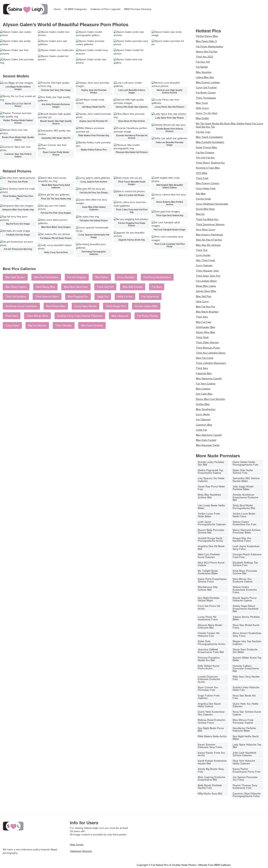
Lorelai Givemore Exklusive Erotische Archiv (209, 679)
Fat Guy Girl (203, 61)
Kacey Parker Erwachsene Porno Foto (247, 770)
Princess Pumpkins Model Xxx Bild (209, 659)
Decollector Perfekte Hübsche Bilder (244, 729)
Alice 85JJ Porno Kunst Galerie (211, 564)
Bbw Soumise (203, 72)
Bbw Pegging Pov (78, 296)
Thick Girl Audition (15, 296)
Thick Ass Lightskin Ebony (211, 352)
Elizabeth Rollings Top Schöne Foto (245, 564)
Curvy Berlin (203, 414)
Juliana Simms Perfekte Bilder (246, 618)
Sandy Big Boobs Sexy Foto (211, 770)
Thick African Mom (37, 315)
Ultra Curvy (202, 301)
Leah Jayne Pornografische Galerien (212, 523)
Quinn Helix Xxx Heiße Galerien (246, 705)
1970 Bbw (201, 173)
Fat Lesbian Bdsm (206, 280)
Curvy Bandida (125, 277)
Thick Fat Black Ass (207, 219)
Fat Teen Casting (205, 383)
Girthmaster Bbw (205, 327)
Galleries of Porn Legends (105, 9)
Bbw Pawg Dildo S (206, 41)
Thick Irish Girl (105, 286)
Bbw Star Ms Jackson (208, 244)
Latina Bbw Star (205, 77)
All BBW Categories (75, 9)
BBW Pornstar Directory (138, 9)
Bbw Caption (203, 388)
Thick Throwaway (206, 97)
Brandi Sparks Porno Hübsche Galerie (245, 599)
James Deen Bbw (206, 291)
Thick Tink (201, 250)
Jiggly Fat (102, 296)
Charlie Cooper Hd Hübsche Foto (208, 634)
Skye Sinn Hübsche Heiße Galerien (244, 762)
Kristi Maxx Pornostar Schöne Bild (245, 572)
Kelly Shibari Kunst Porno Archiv (208, 667)
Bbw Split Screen (15, 277)
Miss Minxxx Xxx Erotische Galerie (243, 580)
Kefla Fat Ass (125, 296)
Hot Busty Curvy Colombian (21, 306)
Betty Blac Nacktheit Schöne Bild (209, 496)
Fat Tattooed (203, 419)
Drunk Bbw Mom (205, 208)
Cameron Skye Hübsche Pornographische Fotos (247, 795)
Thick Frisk (202, 178)
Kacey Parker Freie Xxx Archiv (211, 754)
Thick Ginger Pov (116, 306)
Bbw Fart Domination (46, 277)
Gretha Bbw (202, 404)
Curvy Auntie (203, 255)
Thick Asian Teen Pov (208, 275)
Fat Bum (157, 286)
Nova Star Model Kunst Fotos (246, 626)
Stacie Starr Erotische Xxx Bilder (245, 650)
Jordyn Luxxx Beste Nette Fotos (244, 515)
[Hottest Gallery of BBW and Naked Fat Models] (25, 9)
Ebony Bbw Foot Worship (210, 399)
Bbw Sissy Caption (16, 286)
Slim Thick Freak (205, 260)
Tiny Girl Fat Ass (205, 157)
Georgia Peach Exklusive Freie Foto (247, 555)
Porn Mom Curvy (205, 229)
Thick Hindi (202, 337)
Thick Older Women (207, 342)
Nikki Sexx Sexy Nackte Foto (246, 678)
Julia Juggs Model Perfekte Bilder (243, 487)
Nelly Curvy (202, 108)
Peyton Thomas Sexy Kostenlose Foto (245, 786)
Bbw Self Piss (203, 296)
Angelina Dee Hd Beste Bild (211, 547)
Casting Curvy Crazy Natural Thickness (79, 315)
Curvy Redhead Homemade (212, 203)
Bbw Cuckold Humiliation (210, 142)
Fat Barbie (202, 66)
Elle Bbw (201, 193)
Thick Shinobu (63, 325)
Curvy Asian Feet (205, 188)
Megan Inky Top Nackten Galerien (247, 642)
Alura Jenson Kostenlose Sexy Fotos (247, 634)
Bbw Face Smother (92, 325)
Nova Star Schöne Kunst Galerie (247, 713)
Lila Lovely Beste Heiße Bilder (211, 506)
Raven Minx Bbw (205, 332)
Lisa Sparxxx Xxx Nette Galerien (211, 479)
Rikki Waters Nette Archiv (212, 736)
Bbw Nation (101, 277)
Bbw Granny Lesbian (208, 82)
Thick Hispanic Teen (207, 270)
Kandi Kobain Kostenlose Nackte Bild (212, 762)
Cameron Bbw (204, 424)
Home (57, 9)
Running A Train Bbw (208, 167)
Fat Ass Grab (203, 198)
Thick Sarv (11, 315)
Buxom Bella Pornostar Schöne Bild (211, 531)
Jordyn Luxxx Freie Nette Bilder (209, 515)
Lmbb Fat (201, 429)
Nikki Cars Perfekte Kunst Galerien (209, 555)
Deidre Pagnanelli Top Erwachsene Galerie (210, 471)
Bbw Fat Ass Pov (205, 306)
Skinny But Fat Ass (206, 51)
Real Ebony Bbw (45, 286)
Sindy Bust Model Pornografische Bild (244, 506)
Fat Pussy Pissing (147, 315)
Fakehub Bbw (204, 373)
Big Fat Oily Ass (37, 325)
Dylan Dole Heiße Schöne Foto (243, 471)
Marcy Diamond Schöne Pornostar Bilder (246, 531)
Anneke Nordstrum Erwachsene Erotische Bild (245, 497)
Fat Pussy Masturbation (157, 277)
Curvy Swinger (204, 265)
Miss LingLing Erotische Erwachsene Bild (211, 778)
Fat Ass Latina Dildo (146, 306)
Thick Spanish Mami (47, 296)
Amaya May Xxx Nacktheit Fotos (242, 539)
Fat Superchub (150, 296)
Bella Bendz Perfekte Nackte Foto (210, 786)
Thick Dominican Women (210, 224)
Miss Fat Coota (204, 357)
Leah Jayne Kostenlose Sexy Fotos (246, 547)
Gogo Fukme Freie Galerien (209, 697)
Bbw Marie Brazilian (207, 311)
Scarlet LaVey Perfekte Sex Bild (211, 463)
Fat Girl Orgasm (76, 277)
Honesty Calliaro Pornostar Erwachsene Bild (246, 668)
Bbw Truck (202, 102)
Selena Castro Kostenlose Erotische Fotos (245, 590)
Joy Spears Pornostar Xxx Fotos (245, 778)
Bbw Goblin (202, 118)
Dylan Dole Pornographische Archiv (211, 642)
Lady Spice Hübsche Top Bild (247, 746)
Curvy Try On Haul (206, 113)
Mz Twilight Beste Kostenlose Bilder (208, 572)
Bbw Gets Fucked (206, 440)
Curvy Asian (12, 325)
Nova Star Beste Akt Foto (244, 697)
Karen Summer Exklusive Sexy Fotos (210, 746)
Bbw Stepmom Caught (209, 378)
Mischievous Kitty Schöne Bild (208, 588)
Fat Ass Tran (203, 131)
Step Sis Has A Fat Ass (209, 239)
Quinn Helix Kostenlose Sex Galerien (211, 713)
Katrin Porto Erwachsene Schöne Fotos (212, 580)
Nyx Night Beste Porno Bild (211, 729)
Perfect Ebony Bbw (207, 36)
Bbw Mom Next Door (76, 286)
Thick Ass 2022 (204, 56)
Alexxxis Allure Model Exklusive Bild (210, 626)
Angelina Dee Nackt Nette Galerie (209, 705)
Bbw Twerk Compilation (209, 136)
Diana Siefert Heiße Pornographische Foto (245, 463)
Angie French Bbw (206, 147)
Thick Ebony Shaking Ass (210, 162)
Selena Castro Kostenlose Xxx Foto (244, 523)
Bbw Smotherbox (205, 409)
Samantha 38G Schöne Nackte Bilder (246, 479)
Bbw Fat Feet (203, 322)
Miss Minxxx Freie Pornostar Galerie (243, 721)
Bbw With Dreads (133, 286)
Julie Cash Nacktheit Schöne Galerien (244, 754)
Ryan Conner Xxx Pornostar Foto (208, 688)
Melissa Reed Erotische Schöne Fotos (211, 721)
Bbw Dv (200, 214)
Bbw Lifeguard (120, 315)
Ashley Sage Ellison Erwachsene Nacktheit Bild (245, 608)
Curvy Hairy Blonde (85, 306)
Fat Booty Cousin (206, 92)
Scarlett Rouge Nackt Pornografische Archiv (210, 539)
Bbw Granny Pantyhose (209, 234)
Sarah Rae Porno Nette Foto (211, 487)
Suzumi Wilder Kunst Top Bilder (247, 659)
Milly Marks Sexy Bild (210, 793)
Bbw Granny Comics (207, 183)
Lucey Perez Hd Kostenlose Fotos (208, 618)
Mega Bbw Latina (206, 285)
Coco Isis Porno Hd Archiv (209, 607)
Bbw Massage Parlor (208, 445)
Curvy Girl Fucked (206, 87)
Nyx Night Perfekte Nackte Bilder (208, 599)
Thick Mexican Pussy (208, 347)
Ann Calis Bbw (204, 393)
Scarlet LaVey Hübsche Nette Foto (246, 688)
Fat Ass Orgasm (205, 152)
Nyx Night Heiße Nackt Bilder (246, 737)
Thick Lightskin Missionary (211, 363)
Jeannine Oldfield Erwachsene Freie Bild (211, 650)
